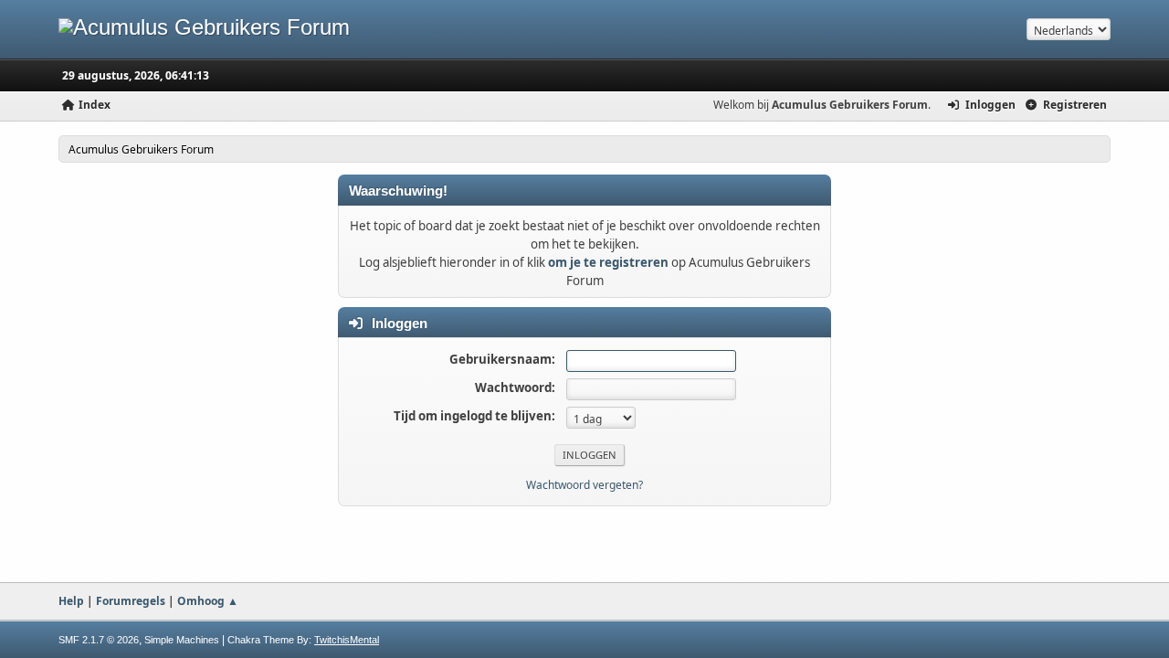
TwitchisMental (346, 639)
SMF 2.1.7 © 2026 (98, 639)
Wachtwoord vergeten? (584, 485)
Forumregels (130, 601)
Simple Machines (181, 639)
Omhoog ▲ (207, 601)
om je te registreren (608, 262)
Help (71, 601)
